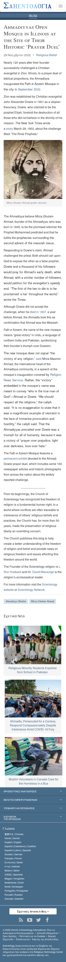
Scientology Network (31, 590)
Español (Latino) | (18, 850)
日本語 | (14, 874)
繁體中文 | (14, 834)
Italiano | (12, 870)
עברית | (12, 866)
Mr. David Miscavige (41, 572)
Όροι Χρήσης (10, 936)
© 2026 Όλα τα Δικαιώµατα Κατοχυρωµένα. (29, 931)
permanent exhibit (15, 458)
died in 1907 (38, 312)
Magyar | (14, 878)
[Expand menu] (33, 791)
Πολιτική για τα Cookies (32, 936)
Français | (13, 858)
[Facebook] (47, 920)
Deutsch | (14, 854)
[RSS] (21, 920)
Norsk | (14, 886)
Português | (16, 890)
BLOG (33, 16)
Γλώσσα (9, 828)
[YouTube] (30, 920)
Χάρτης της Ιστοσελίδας (45, 939)
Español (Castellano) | (20, 846)
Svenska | (14, 898)
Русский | (14, 894)
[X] (38, 920)
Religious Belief (46, 55)
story (9, 128)
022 (29, 89)
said (38, 359)
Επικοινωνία (23, 939)
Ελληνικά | (14, 862)
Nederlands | (14, 882)
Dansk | (12, 838)
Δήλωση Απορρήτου (47, 932)
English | (13, 842)
